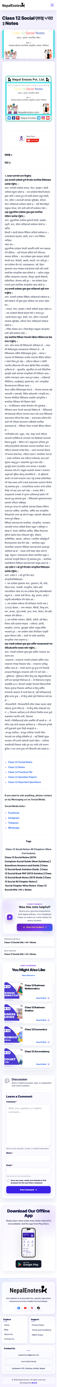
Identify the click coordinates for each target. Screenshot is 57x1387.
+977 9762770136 (28, 1362)
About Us (8, 1334)
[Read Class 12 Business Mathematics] (13, 991)
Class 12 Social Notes (20, 762)
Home (6, 1325)
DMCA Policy (37, 1335)
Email (9, 1165)
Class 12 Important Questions (24, 782)
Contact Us (9, 1339)
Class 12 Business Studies (35, 1009)
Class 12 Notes (16, 767)
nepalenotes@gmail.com (28, 1355)
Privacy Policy (38, 1325)
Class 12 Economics (36, 1029)
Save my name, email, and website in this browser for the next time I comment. (28, 1181)
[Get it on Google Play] (28, 1264)
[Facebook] (18, 1308)
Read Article (42, 998)
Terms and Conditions (41, 1330)
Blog (6, 1330)
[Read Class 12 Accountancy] (13, 1057)
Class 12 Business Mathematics (35, 987)
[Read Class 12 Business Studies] (13, 1013)
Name (9, 1153)
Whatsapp (13, 828)
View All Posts (28, 975)
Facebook (13, 813)
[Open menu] (52, 5)
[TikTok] (38, 1308)
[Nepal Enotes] (14, 5)
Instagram (13, 818)
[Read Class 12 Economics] (13, 1035)
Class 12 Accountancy (37, 1051)
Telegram (13, 823)
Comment (11, 1102)
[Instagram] (31, 1308)
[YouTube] (25, 1308)
